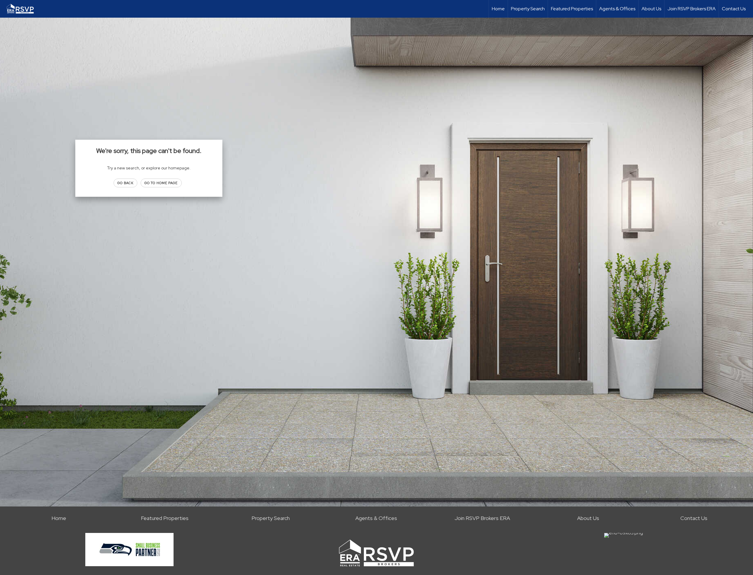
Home (498, 9)
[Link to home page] (23, 9)
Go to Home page (161, 183)
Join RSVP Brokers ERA (691, 9)
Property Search (528, 9)
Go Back (125, 183)
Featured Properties (572, 9)
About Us (651, 9)
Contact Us (734, 9)
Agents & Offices (617, 9)
